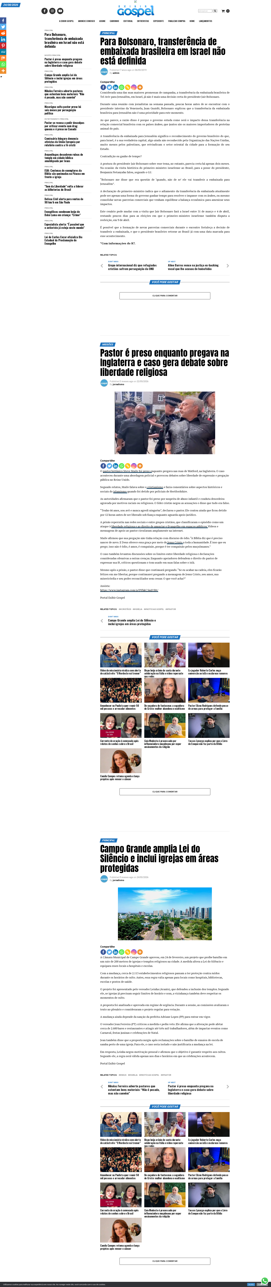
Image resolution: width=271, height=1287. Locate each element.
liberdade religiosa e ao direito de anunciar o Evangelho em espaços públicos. (159, 504)
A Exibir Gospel (66, 21)
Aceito (251, 1284)
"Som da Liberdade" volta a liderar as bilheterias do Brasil (64, 188)
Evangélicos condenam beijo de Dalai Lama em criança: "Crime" (62, 213)
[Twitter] (109, 87)
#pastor (171, 587)
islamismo (120, 469)
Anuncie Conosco (86, 21)
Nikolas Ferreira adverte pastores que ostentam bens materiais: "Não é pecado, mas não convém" (64, 94)
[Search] (215, 11)
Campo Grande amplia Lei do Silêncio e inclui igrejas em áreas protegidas (63, 78)
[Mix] (3, 58)
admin (116, 73)
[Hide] (1, 76)
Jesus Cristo (175, 520)
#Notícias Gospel (154, 587)
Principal (49, 30)
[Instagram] (134, 87)
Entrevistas (143, 21)
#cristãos (125, 587)
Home (192, 21)
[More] (140, 87)
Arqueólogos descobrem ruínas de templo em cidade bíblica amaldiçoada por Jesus (64, 158)
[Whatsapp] (121, 87)
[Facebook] (103, 87)
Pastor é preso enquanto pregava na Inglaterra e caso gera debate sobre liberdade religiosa (63, 62)
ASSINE (102, 21)
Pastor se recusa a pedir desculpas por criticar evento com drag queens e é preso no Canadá (64, 126)
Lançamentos (205, 21)
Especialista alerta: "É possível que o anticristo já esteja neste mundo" (64, 226)
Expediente (158, 21)
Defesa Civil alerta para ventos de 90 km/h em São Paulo (64, 200)
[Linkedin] (115, 87)
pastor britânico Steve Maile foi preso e (127, 449)
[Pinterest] (3, 45)
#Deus (123, 1031)
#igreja (138, 587)
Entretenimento (52, 119)
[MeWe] (3, 52)
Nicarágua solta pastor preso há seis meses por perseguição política (63, 110)
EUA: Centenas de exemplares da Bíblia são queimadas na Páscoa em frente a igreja (65, 174)
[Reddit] (3, 33)
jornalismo (118, 362)
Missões (48, 55)
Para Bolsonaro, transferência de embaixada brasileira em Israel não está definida (64, 40)
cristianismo (155, 465)
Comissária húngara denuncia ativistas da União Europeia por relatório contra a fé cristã (62, 142)
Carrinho (114, 21)
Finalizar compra (176, 21)
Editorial (128, 21)
